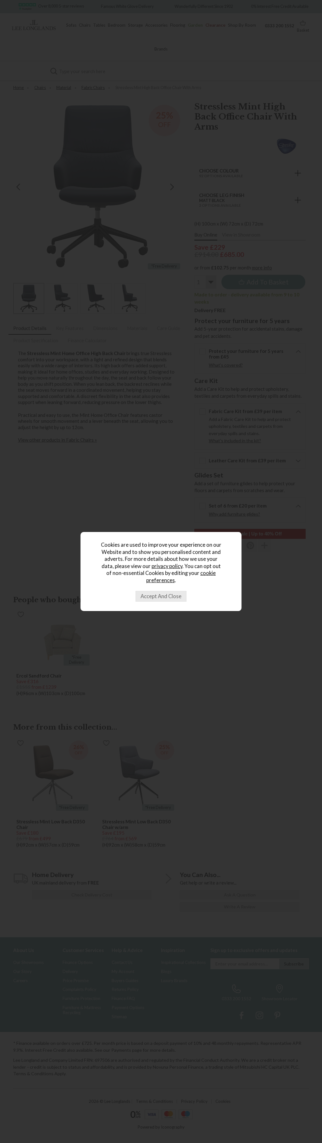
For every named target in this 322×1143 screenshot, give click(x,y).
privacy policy (167, 566)
